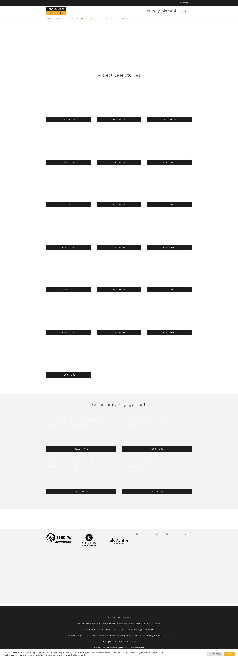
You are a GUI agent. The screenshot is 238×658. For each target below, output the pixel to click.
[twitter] (125, 519)
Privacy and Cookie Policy (106, 648)
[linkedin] (117, 519)
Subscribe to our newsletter (119, 617)
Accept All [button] (229, 654)
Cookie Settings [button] (214, 654)
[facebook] (113, 519)
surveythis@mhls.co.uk (169, 11)
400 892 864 (130, 641)
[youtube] (121, 519)
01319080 (166, 635)
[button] (135, 18)
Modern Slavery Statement (131, 648)
